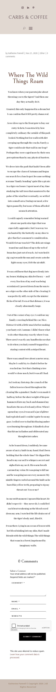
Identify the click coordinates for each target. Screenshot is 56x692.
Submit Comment (32, 637)
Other (42, 53)
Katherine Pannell (16, 53)
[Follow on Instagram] (22, 7)
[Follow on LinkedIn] (28, 7)
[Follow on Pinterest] (33, 7)
